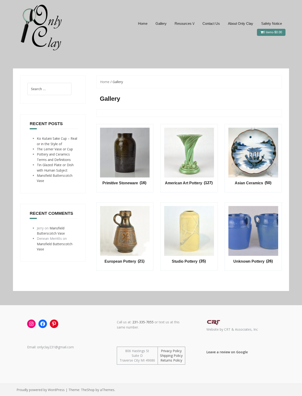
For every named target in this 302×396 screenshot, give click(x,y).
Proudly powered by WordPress (41, 390)
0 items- (272, 32)
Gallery (161, 23)
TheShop (88, 390)
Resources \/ (184, 23)
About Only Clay (240, 23)
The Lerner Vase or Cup (55, 149)
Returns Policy (171, 360)
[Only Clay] (40, 27)
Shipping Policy (171, 355)
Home (142, 23)
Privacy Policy (171, 351)
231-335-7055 (143, 322)
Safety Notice (271, 23)
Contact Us (211, 23)
